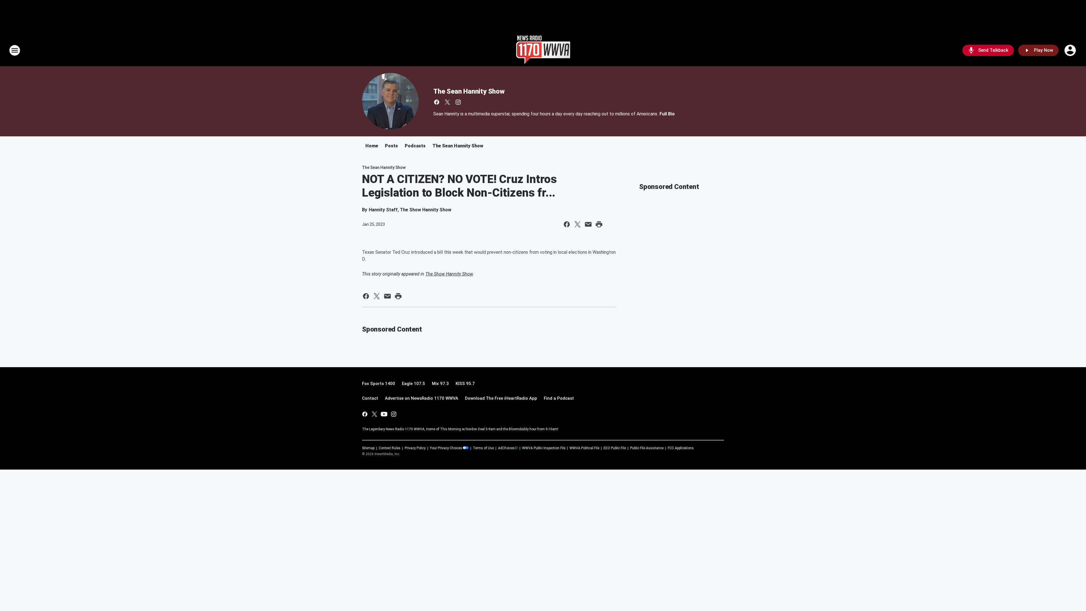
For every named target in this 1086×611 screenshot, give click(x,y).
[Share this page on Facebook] (567, 224)
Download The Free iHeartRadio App (501, 398)
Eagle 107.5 (413, 383)
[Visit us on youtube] (384, 414)
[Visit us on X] (447, 102)
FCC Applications (681, 448)
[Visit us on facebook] (436, 102)
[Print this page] (599, 224)
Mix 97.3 (440, 383)
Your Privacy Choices (446, 448)
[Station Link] (543, 50)
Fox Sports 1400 (378, 383)
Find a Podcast (559, 398)
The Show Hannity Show (449, 274)
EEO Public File (615, 448)
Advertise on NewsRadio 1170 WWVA (421, 398)
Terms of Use (483, 448)
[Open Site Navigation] (14, 50)
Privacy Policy (415, 448)
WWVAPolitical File (584, 448)
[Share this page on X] (577, 224)
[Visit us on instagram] (458, 102)
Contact (370, 398)
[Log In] (1071, 50)
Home (371, 146)
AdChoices (506, 448)
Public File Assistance (646, 448)
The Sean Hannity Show (469, 91)
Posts (391, 146)
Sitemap (368, 448)
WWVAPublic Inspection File (543, 448)
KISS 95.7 (465, 383)
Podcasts (415, 146)
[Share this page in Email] (588, 224)
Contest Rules (389, 448)
